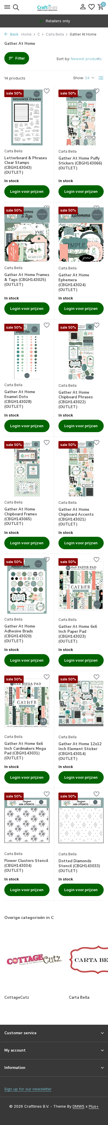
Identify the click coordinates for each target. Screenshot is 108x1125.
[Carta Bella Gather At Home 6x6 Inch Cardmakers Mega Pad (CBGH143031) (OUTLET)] (27, 703)
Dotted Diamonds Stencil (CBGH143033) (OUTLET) (79, 866)
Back (13, 34)
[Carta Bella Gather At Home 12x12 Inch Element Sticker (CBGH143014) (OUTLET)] (81, 703)
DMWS (78, 1106)
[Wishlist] (91, 7)
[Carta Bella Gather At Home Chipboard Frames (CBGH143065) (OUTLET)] (27, 469)
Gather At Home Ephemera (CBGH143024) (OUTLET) (73, 283)
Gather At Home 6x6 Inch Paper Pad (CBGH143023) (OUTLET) (77, 634)
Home (26, 34)
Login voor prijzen (26, 191)
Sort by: (63, 58)
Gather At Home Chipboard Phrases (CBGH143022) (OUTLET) (75, 400)
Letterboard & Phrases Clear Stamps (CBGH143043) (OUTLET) (25, 165)
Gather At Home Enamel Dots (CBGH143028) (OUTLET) (19, 399)
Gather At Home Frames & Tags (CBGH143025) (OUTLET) (26, 280)
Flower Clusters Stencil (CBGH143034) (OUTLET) (26, 865)
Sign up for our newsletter (28, 1089)
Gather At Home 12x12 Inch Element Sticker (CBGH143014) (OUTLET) (80, 751)
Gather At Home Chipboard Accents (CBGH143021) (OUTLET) (76, 517)
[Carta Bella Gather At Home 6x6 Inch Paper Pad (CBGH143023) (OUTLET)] (81, 586)
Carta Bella (55, 34)
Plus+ (94, 1106)
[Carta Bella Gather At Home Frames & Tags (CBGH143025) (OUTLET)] (27, 234)
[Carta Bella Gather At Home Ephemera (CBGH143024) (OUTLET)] (81, 234)
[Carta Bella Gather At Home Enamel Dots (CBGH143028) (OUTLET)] (27, 351)
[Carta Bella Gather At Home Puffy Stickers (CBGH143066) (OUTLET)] (81, 117)
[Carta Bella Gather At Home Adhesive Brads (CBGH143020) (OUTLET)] (27, 586)
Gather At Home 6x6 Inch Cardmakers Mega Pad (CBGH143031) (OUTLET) (25, 751)
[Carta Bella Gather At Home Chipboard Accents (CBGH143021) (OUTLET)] (81, 469)
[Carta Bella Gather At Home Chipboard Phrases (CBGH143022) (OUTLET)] (81, 352)
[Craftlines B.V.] (54, 7)
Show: (78, 77)
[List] (101, 78)
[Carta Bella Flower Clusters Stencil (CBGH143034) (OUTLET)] (27, 820)
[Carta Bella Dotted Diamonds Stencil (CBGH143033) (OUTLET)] (81, 820)
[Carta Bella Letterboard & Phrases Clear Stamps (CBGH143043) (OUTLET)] (27, 117)
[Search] (15, 7)
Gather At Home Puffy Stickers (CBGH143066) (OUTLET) (80, 163)
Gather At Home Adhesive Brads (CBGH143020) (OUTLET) (19, 634)
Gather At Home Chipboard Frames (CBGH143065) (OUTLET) (20, 517)
